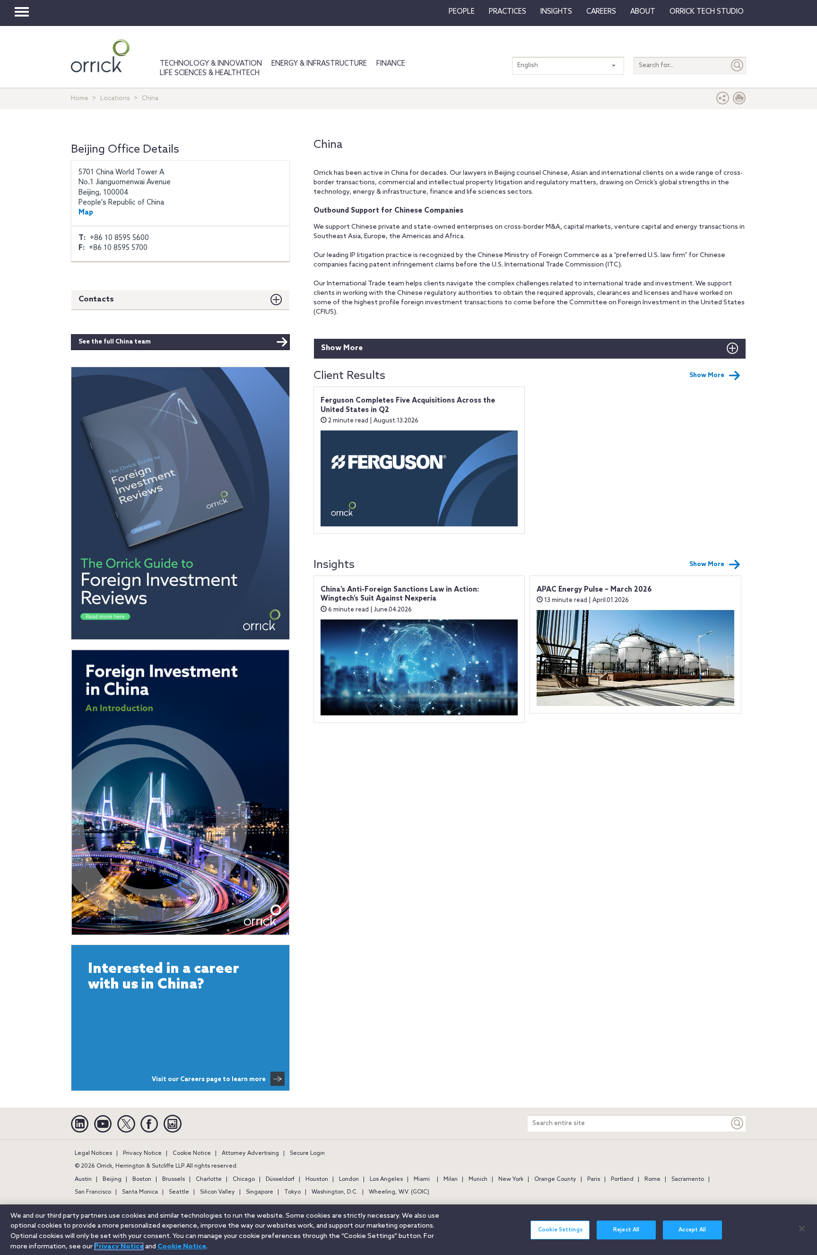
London (349, 1179)
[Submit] (737, 65)
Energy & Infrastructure (319, 64)
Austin (83, 1179)
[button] (723, 100)
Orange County (555, 1179)
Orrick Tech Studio (706, 12)
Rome (652, 1179)
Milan (450, 1179)
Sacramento (687, 1179)
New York (510, 1179)
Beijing (112, 1179)
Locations (115, 98)
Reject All (626, 1230)
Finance (390, 64)
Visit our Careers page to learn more (209, 1079)
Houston (316, 1179)
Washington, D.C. (335, 1192)
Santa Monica (140, 1192)
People (462, 12)
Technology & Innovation (211, 64)
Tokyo (292, 1192)
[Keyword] (737, 1123)
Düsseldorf (280, 1179)
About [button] (642, 12)
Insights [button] (556, 12)
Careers (601, 12)
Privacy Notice (142, 1153)
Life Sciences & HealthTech (210, 73)
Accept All (692, 1230)
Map (85, 212)
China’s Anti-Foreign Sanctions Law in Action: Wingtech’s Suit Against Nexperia (400, 594)
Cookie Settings (560, 1230)
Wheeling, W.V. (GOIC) (399, 1192)
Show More (342, 348)
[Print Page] (739, 100)
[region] (408, 1229)
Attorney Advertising (250, 1153)
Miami (422, 1179)
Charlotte (209, 1179)
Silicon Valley (217, 1192)
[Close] (801, 1228)
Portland (622, 1179)
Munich (478, 1179)
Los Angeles (386, 1179)
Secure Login (307, 1153)
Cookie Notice (192, 1153)
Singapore (259, 1192)
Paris (593, 1179)
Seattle (179, 1192)
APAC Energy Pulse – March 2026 (594, 589)
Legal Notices (93, 1153)
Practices (507, 12)
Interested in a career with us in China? (163, 977)
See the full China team (114, 341)
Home (79, 98)
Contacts (96, 299)
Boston (141, 1179)
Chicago (244, 1179)
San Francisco (93, 1192)
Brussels (173, 1179)
